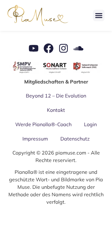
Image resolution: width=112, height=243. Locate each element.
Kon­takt (56, 110)
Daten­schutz (75, 139)
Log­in (90, 124)
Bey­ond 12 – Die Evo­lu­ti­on (56, 96)
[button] (99, 15)
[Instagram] (63, 48)
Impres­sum (35, 139)
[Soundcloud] (78, 48)
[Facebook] (48, 48)
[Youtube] (33, 48)
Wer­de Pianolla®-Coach (43, 124)
